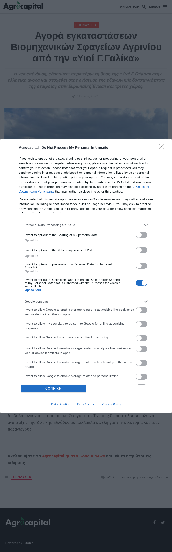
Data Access (86, 404)
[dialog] (86, 276)
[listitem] (86, 225)
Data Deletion (60, 404)
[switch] (141, 235)
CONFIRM (53, 388)
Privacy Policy (111, 404)
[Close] (163, 148)
